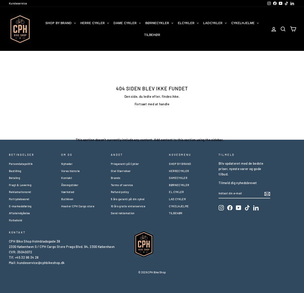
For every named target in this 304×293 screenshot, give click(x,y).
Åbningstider (69, 185)
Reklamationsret (20, 192)
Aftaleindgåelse (19, 213)
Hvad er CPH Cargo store (77, 206)
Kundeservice (18, 3)
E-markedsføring (20, 206)
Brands (115, 178)
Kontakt (66, 178)
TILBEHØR (175, 213)
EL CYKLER (176, 192)
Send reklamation (123, 213)
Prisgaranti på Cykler (125, 164)
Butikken (67, 199)
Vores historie (70, 171)
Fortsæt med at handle (152, 104)
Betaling (14, 178)
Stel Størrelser (121, 171)
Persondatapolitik (21, 164)
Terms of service (122, 185)
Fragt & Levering (20, 185)
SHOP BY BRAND (180, 164)
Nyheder (67, 164)
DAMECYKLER (178, 178)
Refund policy (120, 192)
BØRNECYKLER (179, 185)
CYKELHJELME (179, 206)
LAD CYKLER (177, 199)
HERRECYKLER (179, 171)
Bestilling (15, 171)
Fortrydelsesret (19, 199)
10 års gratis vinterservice (128, 206)
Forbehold (15, 220)
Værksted (67, 192)
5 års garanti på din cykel (128, 199)
